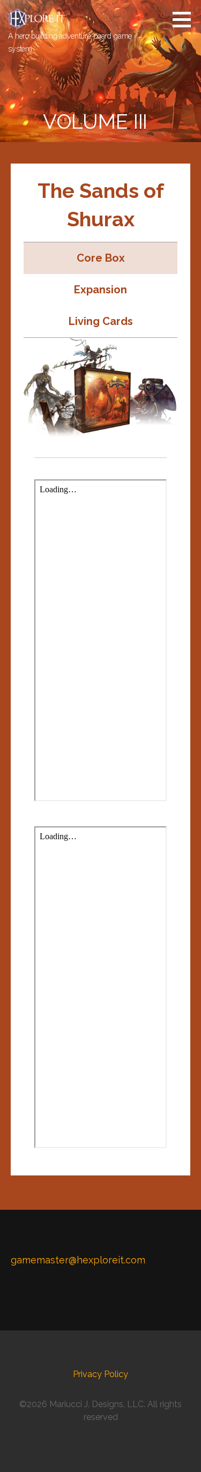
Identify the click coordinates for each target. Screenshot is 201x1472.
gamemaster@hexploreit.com (78, 1260)
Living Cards (101, 321)
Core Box (101, 258)
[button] (185, 19)
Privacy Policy (100, 1374)
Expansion (100, 289)
